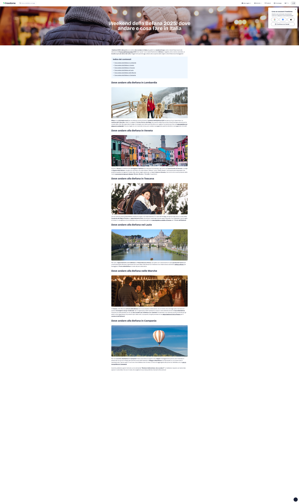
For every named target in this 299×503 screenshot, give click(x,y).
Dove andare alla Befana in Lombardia (125, 63)
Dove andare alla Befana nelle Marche (125, 73)
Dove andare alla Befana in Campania (125, 75)
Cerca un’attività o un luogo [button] (28, 3)
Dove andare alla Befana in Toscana (124, 68)
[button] (296, 499)
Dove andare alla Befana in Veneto (124, 65)
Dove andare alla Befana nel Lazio (124, 70)
